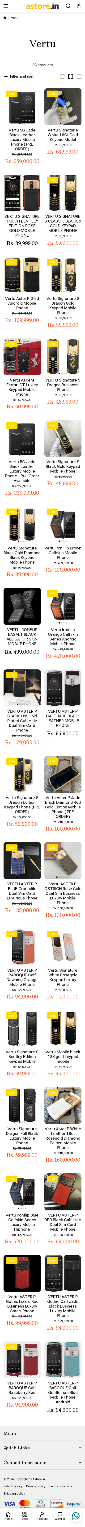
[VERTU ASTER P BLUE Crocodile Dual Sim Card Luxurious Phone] (22, 860)
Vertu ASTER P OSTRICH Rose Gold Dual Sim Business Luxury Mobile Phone (62, 893)
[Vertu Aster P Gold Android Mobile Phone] (22, 275)
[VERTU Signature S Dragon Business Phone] (63, 356)
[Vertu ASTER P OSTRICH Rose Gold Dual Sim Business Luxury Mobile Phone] (63, 860)
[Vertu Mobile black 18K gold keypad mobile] (63, 1028)
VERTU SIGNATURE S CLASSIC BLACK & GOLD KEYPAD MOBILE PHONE (62, 223)
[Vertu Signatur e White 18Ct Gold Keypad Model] (63, 106)
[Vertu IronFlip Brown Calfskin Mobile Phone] (63, 524)
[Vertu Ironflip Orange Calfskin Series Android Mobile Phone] (63, 606)
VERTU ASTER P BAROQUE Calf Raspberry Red (22, 1388)
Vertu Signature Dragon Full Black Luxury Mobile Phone (22, 1135)
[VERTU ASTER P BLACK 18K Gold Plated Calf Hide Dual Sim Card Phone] (22, 688)
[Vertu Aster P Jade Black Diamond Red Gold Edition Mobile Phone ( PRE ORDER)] (63, 774)
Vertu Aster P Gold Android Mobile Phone (22, 303)
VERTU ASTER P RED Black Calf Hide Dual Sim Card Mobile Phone (63, 1222)
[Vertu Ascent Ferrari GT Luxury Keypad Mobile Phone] (22, 356)
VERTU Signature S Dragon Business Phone (63, 385)
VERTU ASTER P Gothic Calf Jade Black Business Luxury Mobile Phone (62, 1306)
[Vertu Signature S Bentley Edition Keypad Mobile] (22, 1028)
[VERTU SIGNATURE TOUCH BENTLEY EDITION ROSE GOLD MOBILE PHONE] (22, 193)
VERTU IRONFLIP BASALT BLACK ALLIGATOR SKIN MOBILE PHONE (22, 636)
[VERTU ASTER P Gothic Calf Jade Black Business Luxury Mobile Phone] (63, 1273)
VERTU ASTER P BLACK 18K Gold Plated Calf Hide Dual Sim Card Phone (22, 720)
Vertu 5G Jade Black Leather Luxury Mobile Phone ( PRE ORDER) (22, 139)
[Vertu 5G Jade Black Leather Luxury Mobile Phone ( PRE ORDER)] (22, 106)
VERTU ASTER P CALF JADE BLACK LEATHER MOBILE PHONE (63, 718)
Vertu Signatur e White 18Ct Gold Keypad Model (63, 135)
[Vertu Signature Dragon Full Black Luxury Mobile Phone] (22, 1105)
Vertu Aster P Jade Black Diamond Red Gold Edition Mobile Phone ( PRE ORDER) (63, 807)
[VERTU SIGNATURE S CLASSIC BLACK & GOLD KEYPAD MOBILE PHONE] (63, 193)
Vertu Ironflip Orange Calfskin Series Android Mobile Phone (63, 636)
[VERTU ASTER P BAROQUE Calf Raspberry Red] (22, 1359)
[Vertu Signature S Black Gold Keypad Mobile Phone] (63, 438)
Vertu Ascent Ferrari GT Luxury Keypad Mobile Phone (22, 387)
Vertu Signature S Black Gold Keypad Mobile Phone (63, 466)
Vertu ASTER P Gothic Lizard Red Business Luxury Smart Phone (22, 1303)
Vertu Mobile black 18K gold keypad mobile (63, 1057)
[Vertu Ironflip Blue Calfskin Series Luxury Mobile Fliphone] (22, 1191)
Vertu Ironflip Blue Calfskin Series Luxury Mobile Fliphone (22, 1222)
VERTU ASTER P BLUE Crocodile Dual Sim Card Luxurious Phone (22, 891)
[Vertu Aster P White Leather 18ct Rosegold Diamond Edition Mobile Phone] (63, 1105)
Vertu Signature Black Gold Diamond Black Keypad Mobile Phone (22, 555)
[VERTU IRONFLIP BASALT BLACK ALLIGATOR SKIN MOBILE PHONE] (22, 606)
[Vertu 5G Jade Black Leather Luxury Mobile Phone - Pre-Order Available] (22, 438)
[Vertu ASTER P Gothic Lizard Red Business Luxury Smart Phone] (22, 1273)
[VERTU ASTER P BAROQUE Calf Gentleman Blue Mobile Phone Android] (63, 1359)
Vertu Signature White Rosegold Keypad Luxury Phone (62, 977)
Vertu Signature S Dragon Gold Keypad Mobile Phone (63, 305)
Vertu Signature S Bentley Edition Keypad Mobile (22, 1057)
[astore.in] (42, 6)
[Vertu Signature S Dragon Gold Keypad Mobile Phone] (63, 275)
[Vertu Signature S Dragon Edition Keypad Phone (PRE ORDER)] (22, 774)
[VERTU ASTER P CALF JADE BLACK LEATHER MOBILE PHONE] (63, 688)
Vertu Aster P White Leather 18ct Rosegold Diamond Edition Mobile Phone (63, 1138)
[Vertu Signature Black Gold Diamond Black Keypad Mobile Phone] (22, 524)
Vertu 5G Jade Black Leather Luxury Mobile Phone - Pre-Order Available (22, 471)
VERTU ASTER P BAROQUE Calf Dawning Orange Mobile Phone (22, 977)
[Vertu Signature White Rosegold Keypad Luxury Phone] (63, 947)
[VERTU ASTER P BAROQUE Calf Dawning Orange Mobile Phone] (22, 947)
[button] (79, 6)
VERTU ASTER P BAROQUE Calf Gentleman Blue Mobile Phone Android (63, 1392)
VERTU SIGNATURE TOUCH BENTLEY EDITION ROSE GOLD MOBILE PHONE (22, 226)
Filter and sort (22, 76)
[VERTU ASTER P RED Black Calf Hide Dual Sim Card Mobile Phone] (63, 1191)
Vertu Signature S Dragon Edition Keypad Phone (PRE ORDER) (22, 804)
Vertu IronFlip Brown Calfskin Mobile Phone (62, 553)
